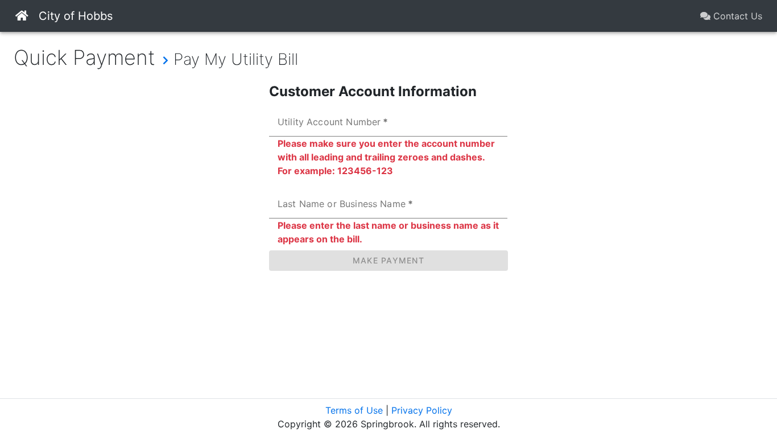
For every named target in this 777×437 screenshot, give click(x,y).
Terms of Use (354, 410)
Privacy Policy (421, 410)
